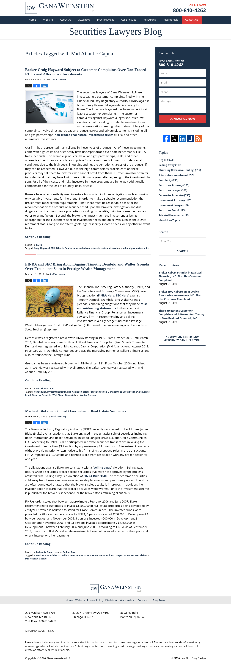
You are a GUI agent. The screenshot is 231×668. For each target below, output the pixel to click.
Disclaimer (111, 600)
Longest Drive (122, 555)
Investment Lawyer (174, 205)
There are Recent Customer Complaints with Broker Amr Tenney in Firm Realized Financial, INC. (181, 314)
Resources (149, 19)
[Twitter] (174, 138)
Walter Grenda (88, 395)
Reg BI (166, 160)
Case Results (128, 19)
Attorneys (84, 19)
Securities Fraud (45, 388)
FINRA (87, 555)
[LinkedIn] (182, 138)
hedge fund (40, 391)
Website (48, 19)
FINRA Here (106, 295)
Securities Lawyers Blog (59, 8)
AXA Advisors (52, 555)
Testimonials (170, 19)
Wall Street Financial (63, 395)
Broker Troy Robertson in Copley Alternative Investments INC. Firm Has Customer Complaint (180, 295)
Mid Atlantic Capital (61, 248)
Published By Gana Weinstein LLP (189, 8)
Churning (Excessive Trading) (180, 170)
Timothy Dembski (41, 395)
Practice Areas (105, 19)
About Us (65, 19)
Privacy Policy (95, 600)
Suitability (168, 180)
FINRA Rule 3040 (95, 476)
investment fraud (56, 391)
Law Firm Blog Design (188, 658)
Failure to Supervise (47, 552)
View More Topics (169, 220)
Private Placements (174, 215)
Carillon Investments (72, 555)
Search (182, 251)
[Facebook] (166, 138)
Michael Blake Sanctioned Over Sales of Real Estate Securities (75, 411)
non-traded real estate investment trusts (84, 135)
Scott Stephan (130, 391)
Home (32, 19)
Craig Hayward (42, 248)
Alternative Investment (176, 175)
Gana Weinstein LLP (58, 658)
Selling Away (70, 552)
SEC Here (122, 295)
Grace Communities (103, 555)
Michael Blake (138, 555)
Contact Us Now (182, 119)
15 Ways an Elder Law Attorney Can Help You (182, 338)
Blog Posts (159, 600)
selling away (102, 467)
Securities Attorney (174, 185)
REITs (39, 244)
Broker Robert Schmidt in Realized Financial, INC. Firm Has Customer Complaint (180, 276)
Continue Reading (37, 237)
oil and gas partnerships (136, 248)
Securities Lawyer (173, 190)
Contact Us (191, 19)
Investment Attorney (175, 200)
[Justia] (190, 138)
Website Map (127, 600)
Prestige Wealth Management (106, 391)
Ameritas (39, 555)
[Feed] (198, 138)
